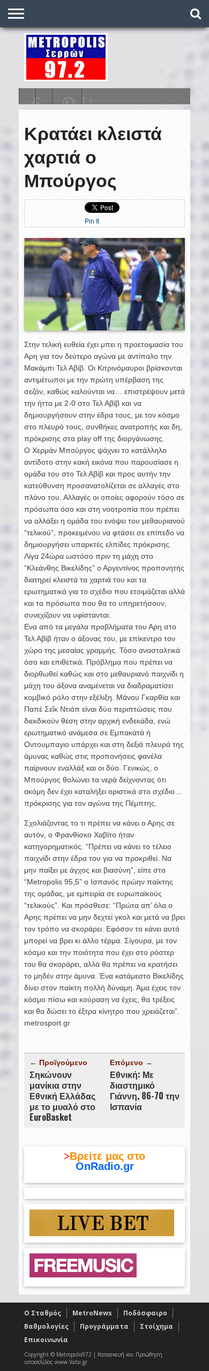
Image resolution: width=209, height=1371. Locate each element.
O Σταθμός (42, 1313)
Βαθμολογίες (46, 1326)
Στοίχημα (156, 1326)
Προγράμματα (104, 1326)
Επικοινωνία (46, 1339)
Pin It (92, 221)
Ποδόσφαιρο (145, 1313)
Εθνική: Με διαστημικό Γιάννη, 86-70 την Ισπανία (145, 1090)
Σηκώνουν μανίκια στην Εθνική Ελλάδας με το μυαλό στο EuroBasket (62, 1095)
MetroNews (92, 1313)
